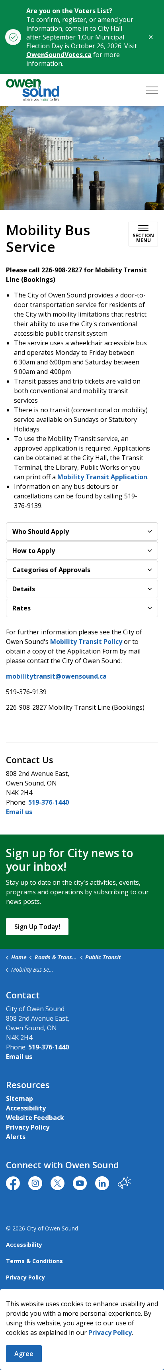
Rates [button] (21, 608)
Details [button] (23, 589)
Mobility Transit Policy (86, 641)
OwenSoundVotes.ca (59, 54)
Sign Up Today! (37, 926)
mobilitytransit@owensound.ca (56, 676)
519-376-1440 (48, 802)
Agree (23, 1353)
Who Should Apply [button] (40, 531)
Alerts (15, 1136)
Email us (19, 811)
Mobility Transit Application (102, 476)
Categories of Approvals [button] (51, 569)
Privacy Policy (110, 1332)
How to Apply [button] (33, 550)
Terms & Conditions (34, 1261)
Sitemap (19, 1098)
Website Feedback (35, 1117)
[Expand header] (152, 90)
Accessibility (26, 1108)
